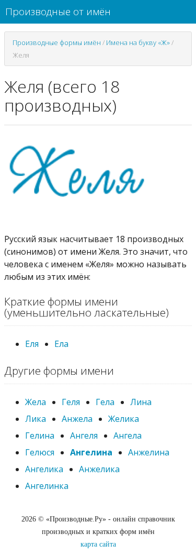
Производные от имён (58, 11)
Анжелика (99, 469)
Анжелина (148, 452)
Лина (141, 402)
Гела (105, 402)
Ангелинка (46, 486)
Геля (71, 402)
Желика (123, 419)
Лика (35, 419)
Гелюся (39, 452)
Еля (32, 344)
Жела (35, 402)
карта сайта (98, 544)
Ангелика (44, 469)
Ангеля (84, 435)
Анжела (77, 419)
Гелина (39, 435)
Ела (61, 344)
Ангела (127, 435)
